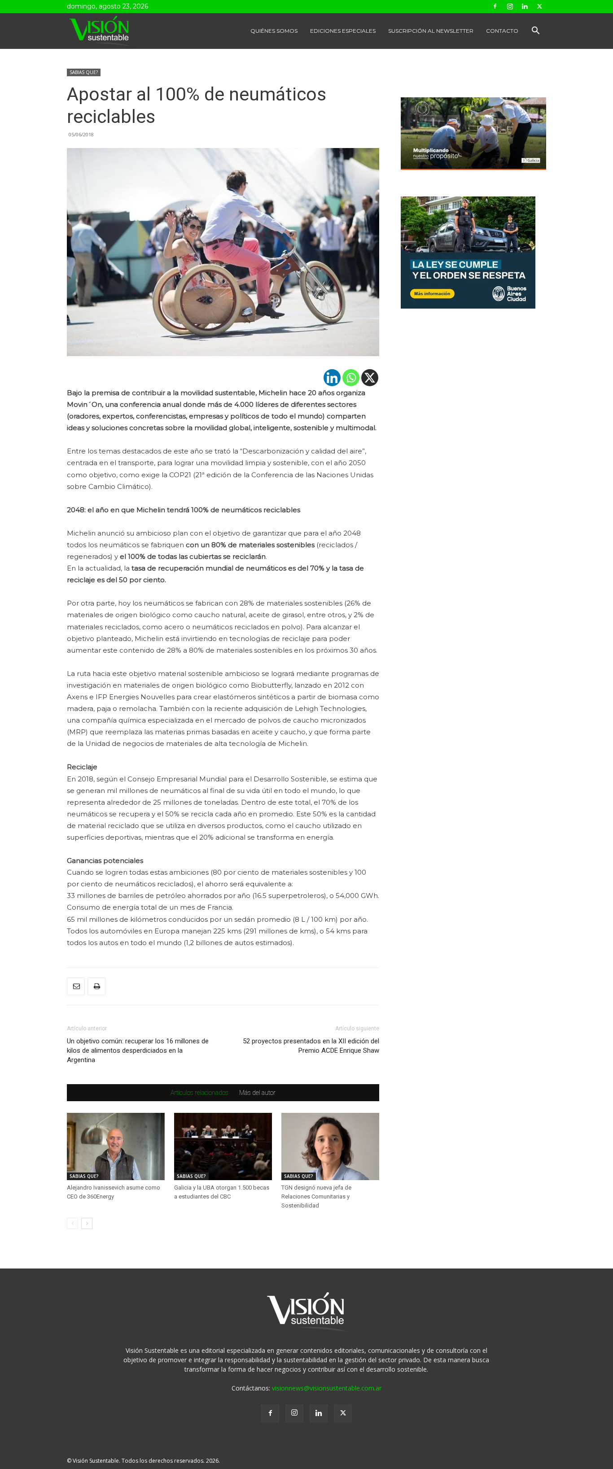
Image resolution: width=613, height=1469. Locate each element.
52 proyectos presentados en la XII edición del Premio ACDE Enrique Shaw (311, 1046)
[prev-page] (72, 1223)
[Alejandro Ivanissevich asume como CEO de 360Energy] (116, 1146)
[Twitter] (539, 6)
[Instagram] (510, 6)
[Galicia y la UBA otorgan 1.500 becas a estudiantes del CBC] (223, 1146)
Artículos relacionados (199, 1093)
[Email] (76, 986)
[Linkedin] (524, 6)
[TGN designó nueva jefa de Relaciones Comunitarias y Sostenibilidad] (330, 1146)
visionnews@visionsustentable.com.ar (326, 1388)
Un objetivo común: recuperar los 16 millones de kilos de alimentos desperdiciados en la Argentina (138, 1050)
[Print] (96, 986)
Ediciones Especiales (343, 30)
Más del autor (257, 1093)
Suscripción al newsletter (430, 30)
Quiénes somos (274, 30)
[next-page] (86, 1223)
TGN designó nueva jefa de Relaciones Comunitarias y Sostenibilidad (316, 1196)
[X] (369, 377)
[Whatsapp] (350, 377)
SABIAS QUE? (84, 72)
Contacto (502, 30)
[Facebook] (495, 6)
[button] (535, 31)
